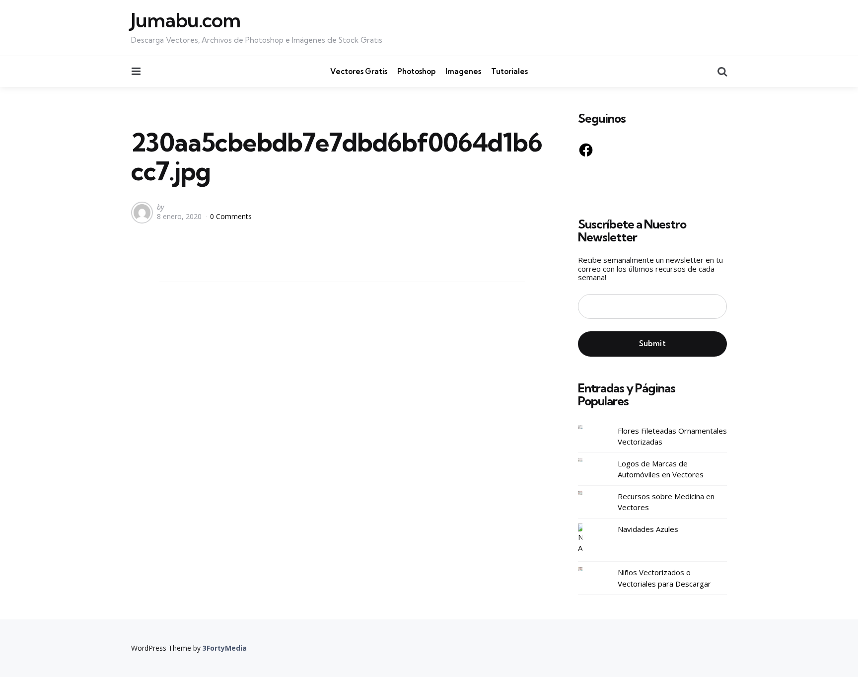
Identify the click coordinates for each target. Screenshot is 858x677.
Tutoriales (509, 71)
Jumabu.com (185, 20)
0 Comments (231, 216)
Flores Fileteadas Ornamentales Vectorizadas (672, 436)
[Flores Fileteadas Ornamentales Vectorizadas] (588, 427)
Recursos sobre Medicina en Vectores (666, 502)
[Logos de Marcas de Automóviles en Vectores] (588, 460)
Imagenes (463, 71)
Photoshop (416, 71)
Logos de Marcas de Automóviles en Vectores (661, 469)
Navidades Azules (648, 529)
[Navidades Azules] (588, 539)
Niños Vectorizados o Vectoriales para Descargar (664, 578)
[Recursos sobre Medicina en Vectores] (588, 493)
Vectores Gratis (358, 71)
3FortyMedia (225, 648)
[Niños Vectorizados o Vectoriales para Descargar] (588, 569)
